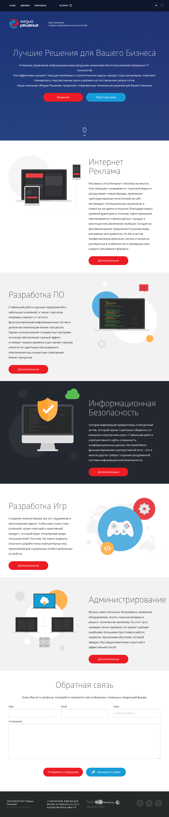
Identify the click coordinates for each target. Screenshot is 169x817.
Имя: (11, 706)
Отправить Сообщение (63, 772)
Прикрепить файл (108, 772)
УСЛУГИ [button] (63, 5)
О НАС (12, 5)
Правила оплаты (96, 806)
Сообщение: (15, 721)
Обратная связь (106, 97)
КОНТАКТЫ (40, 5)
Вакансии (63, 97)
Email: (64, 706)
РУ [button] (156, 5)
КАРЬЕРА (25, 5)
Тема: (116, 706)
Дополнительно (108, 260)
